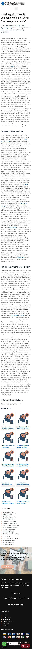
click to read (20, 257)
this (12, 66)
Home (3, 26)
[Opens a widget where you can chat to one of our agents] (25, 646)
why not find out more (17, 315)
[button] (16, 8)
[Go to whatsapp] (4, 644)
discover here (13, 227)
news (26, 184)
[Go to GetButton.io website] (4, 647)
